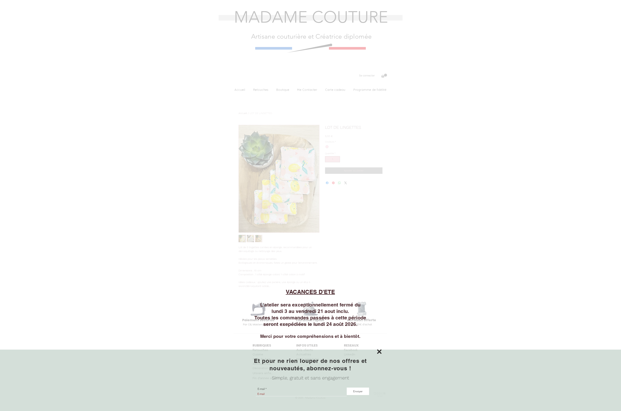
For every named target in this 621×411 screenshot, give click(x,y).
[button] (379, 351)
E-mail (261, 389)
